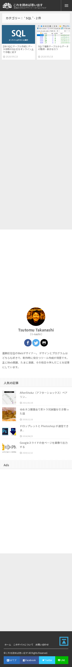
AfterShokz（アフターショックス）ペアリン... (43, 395)
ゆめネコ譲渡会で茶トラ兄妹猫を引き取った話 (44, 411)
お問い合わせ (42, 644)
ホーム (7, 644)
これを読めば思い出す (28, 5)
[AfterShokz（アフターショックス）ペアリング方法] (9, 398)
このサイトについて (23, 644)
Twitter (48, 660)
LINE (63, 660)
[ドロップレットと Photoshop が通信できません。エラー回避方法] (9, 431)
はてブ (13, 660)
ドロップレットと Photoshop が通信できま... (44, 428)
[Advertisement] (36, 101)
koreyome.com (7, 6)
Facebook (30, 660)
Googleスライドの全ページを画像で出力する (44, 445)
